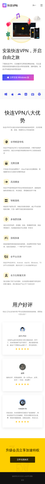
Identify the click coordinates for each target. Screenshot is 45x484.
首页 (22, 480)
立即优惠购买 (22, 459)
